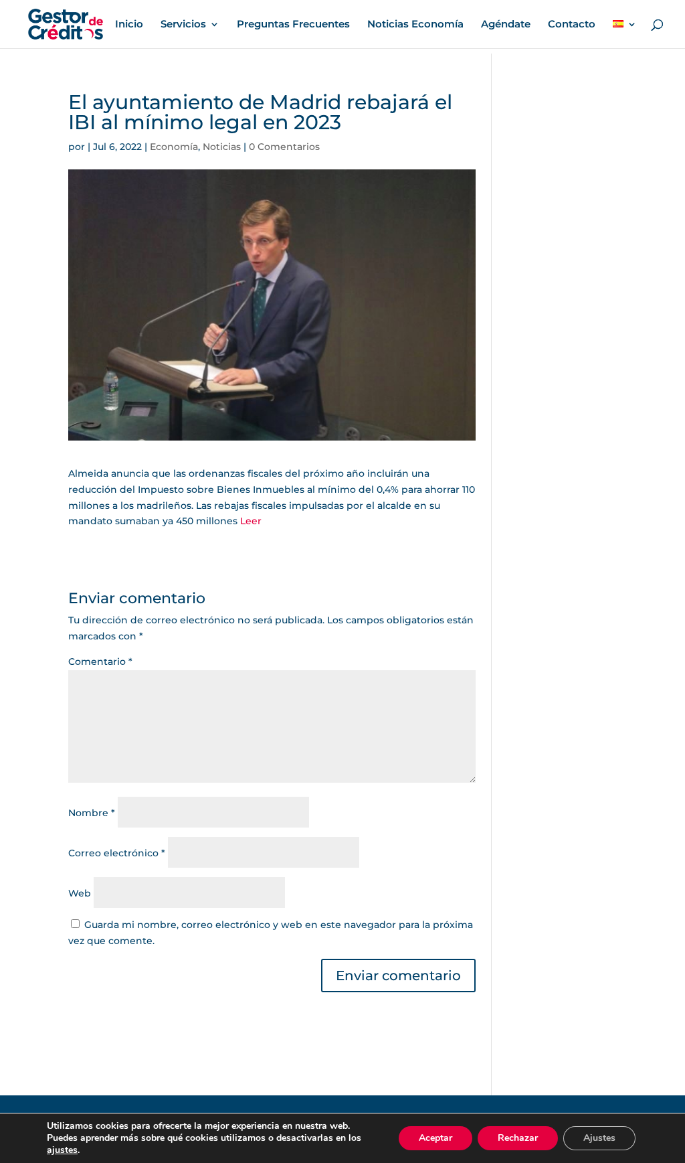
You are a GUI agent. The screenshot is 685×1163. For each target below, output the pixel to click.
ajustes (62, 1150)
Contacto (571, 24)
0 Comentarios (284, 147)
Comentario (100, 661)
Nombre (91, 813)
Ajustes (599, 1138)
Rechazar (518, 1138)
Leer (251, 521)
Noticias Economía (415, 24)
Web (79, 893)
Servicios (183, 24)
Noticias (222, 147)
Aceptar (435, 1138)
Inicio (129, 24)
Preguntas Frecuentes (293, 24)
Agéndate (505, 24)
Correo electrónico (116, 853)
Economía (174, 147)
